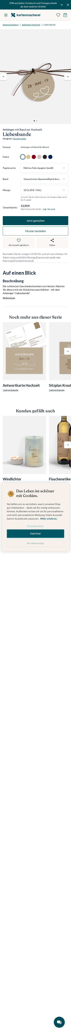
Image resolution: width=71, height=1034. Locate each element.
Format (7, 147)
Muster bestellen (35, 231)
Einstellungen (35, 525)
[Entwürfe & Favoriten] (58, 15)
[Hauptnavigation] (6, 15)
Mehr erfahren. (48, 518)
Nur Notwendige (35, 543)
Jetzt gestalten (35, 220)
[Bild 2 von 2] (36, 120)
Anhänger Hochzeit (31, 24)
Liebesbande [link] (49, 24)
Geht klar (35, 533)
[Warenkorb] (65, 15)
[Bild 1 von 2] (34, 120)
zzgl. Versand (49, 209)
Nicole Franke (19, 138)
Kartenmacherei (10, 24)
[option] (23, 157)
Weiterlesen (9, 298)
